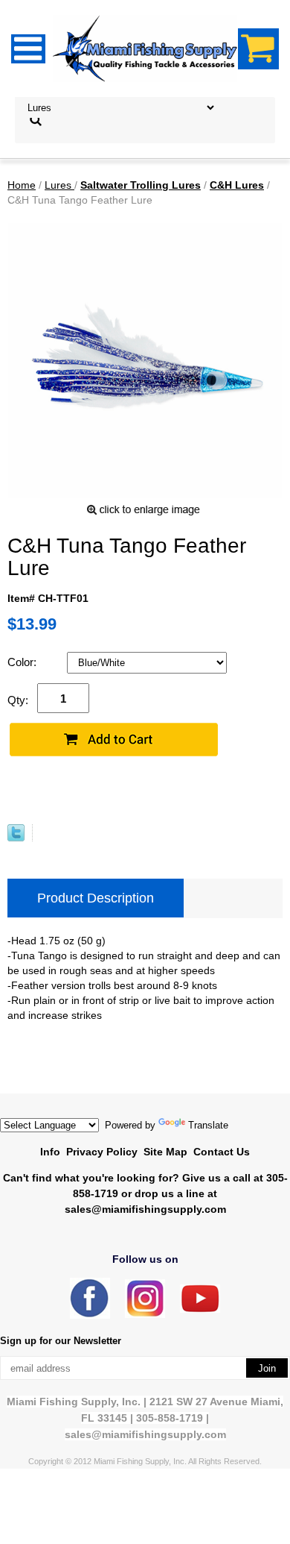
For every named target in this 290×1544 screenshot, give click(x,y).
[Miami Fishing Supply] (90, 1315)
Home (21, 185)
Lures (59, 185)
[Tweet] (16, 838)
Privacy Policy (102, 1152)
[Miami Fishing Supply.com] (200, 1309)
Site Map (165, 1152)
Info (50, 1152)
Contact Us (221, 1152)
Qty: (17, 700)
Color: (23, 662)
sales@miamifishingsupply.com (145, 1209)
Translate (208, 1125)
